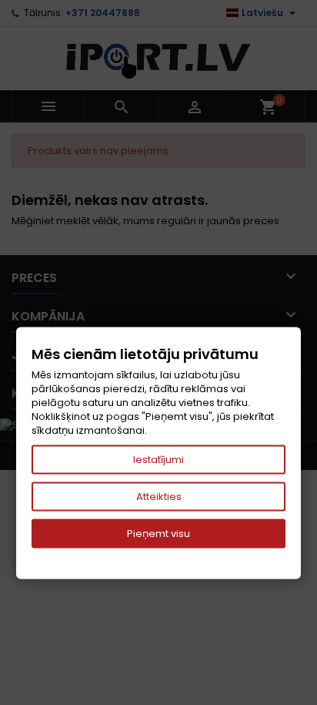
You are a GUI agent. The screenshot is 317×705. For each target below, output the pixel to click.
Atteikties (159, 496)
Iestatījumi (158, 459)
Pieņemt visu (158, 533)
